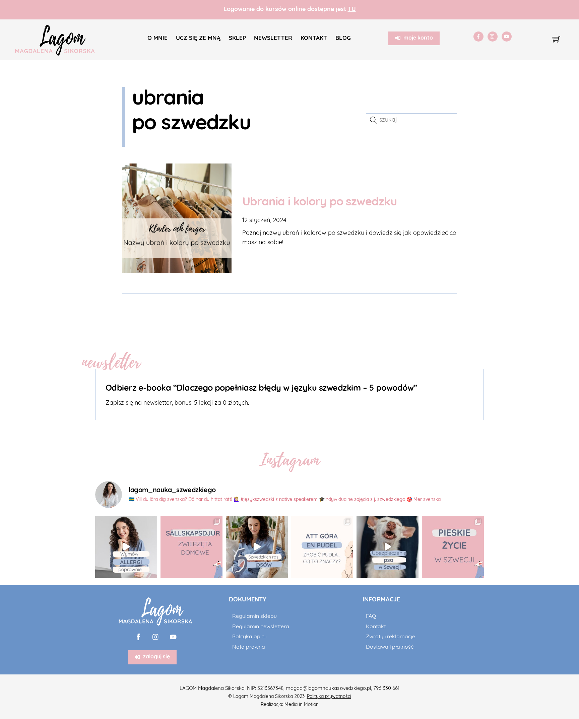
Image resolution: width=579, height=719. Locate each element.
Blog (343, 38)
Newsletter (273, 38)
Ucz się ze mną (198, 38)
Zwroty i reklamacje (390, 637)
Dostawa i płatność (389, 647)
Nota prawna (248, 647)
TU (352, 10)
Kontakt (314, 38)
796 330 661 (386, 688)
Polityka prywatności (329, 696)
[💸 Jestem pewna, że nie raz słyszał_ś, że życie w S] (388, 547)
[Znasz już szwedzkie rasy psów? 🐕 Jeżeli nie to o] (257, 547)
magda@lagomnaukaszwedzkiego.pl (328, 688)
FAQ (371, 616)
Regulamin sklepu (254, 616)
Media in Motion (301, 704)
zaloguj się (156, 657)
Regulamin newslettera (260, 627)
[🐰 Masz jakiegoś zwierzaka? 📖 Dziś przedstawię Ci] (191, 547)
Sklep (237, 38)
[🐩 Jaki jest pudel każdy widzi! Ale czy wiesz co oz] (322, 547)
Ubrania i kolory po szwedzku (319, 202)
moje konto (418, 38)
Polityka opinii (249, 637)
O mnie (157, 38)
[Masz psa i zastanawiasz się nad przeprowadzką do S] (453, 547)
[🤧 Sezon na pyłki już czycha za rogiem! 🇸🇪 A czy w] (126, 547)
